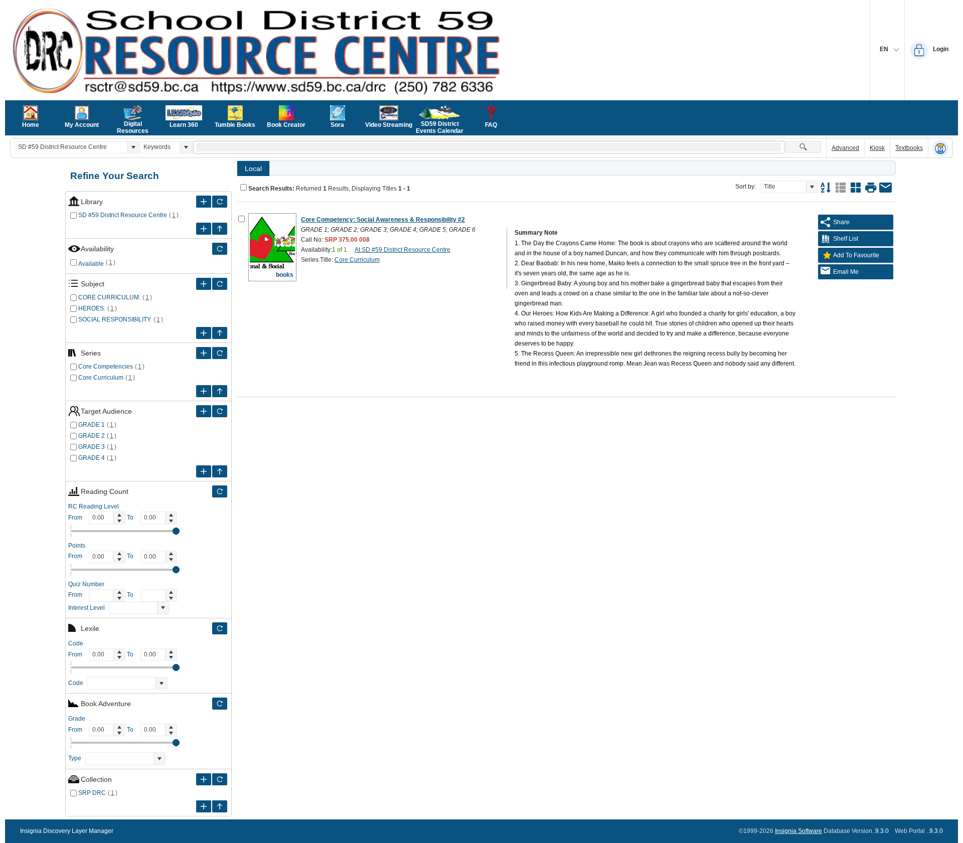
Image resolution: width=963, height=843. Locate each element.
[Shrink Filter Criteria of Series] (219, 391)
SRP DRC (92, 792)
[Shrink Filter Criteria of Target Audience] (219, 471)
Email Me (846, 271)
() (174, 215)
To (130, 517)
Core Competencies (105, 366)
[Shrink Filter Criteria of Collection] (219, 806)
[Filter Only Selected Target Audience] (219, 411)
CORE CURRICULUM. (109, 297)
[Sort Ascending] (825, 187)
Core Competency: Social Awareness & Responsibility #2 (383, 219)
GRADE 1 (91, 424)
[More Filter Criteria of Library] (203, 202)
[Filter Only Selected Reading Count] (219, 491)
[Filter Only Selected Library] (219, 202)
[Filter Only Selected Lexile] (219, 628)
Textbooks (909, 147)
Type (74, 758)
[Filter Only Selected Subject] (219, 284)
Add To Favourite (856, 255)
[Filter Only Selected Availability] (219, 249)
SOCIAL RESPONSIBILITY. (114, 319)
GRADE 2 (91, 435)
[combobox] (71, 147)
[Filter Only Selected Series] (219, 353)
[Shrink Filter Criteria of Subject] (219, 333)
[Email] (885, 187)
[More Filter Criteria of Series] (203, 353)
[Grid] (855, 187)
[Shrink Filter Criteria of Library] (219, 229)
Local (253, 168)
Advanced (845, 147)
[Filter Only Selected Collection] (219, 779)
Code (75, 683)
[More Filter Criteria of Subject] (203, 284)
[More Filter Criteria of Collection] (203, 779)
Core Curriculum (100, 377)
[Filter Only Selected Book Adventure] (219, 704)
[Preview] (870, 187)
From (75, 517)
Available (91, 263)
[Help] (940, 148)
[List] (840, 187)
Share (841, 222)
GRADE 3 (91, 446)
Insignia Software (798, 830)
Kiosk (877, 147)
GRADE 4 (91, 457)
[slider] (176, 531)
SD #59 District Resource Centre (122, 215)
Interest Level (86, 607)
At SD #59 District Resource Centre (402, 249)
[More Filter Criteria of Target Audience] (203, 411)
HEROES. (91, 308)
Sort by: (745, 186)
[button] (133, 147)
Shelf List (845, 238)
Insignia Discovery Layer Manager (66, 830)
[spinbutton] (101, 518)
